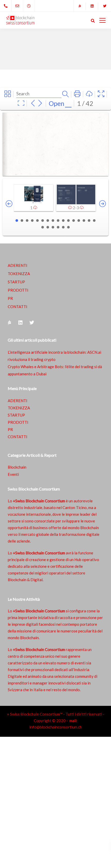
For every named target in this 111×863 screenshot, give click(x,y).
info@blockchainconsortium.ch (55, 727)
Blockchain (17, 467)
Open (56, 103)
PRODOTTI (18, 290)
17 (42, 227)
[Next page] (40, 103)
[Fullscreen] (101, 94)
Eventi (13, 474)
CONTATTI (17, 306)
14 (84, 220)
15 (89, 220)
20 (58, 227)
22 (68, 227)
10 (63, 220)
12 (73, 220)
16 (94, 220)
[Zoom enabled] (21, 103)
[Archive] (7, 94)
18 (47, 227)
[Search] (65, 94)
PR (10, 298)
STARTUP (16, 282)
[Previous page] (33, 103)
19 (53, 227)
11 (68, 220)
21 (63, 227)
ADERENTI (17, 265)
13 (78, 220)
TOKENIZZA (19, 273)
